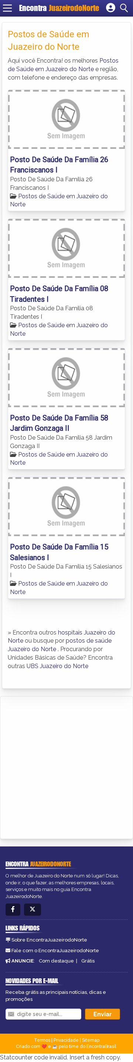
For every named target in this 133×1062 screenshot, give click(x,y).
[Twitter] (32, 910)
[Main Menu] (7, 8)
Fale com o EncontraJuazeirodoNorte (55, 950)
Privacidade (66, 1040)
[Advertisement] (66, 766)
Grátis (88, 961)
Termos (42, 1040)
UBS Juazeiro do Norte (57, 666)
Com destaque (56, 961)
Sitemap (90, 1040)
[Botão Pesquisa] (125, 8)
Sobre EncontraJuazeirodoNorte (49, 940)
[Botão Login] (110, 8)
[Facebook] (13, 910)
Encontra (59, 8)
